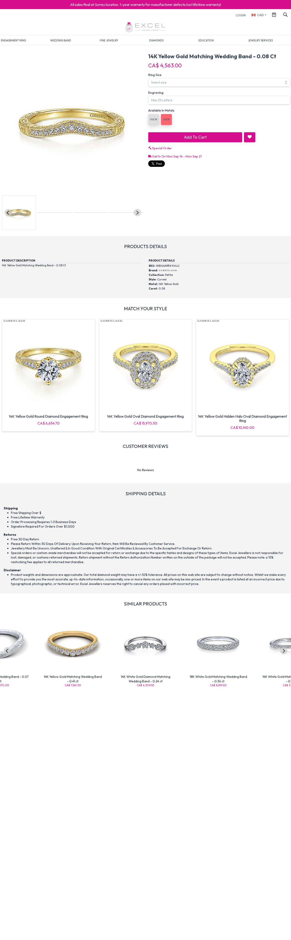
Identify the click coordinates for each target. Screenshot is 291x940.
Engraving (155, 93)
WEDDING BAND (60, 40)
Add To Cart (195, 137)
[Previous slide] (8, 212)
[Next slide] (137, 212)
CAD (260, 15)
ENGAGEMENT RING (13, 40)
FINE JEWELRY (109, 40)
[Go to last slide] (7, 650)
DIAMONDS (156, 40)
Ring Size (154, 75)
